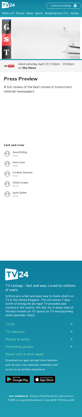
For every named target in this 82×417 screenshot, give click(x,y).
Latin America (66, 396)
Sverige (34, 396)
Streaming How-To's (56, 13)
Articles (74, 13)
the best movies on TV (20, 311)
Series (29, 13)
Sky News (29, 68)
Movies (20, 13)
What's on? (8, 13)
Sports (39, 13)
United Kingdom (48, 396)
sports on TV (45, 311)
